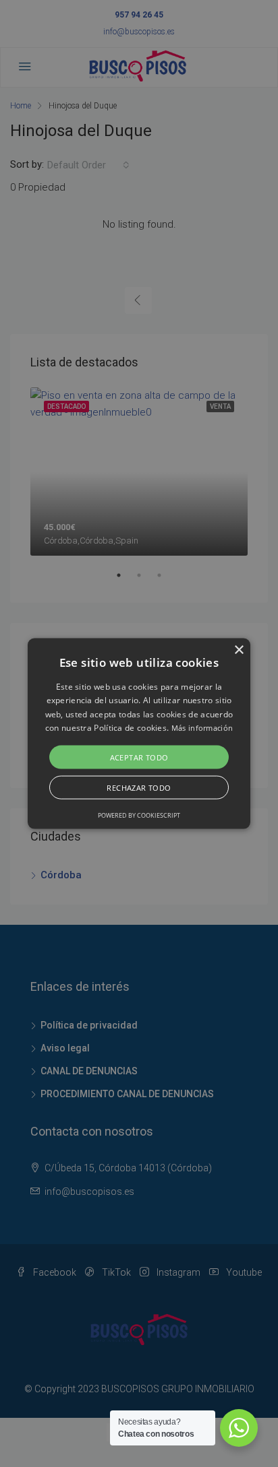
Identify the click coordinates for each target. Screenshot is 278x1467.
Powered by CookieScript (139, 814)
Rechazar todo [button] (139, 787)
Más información (202, 728)
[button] (139, 734)
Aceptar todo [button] (139, 757)
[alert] (139, 733)
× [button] (238, 650)
